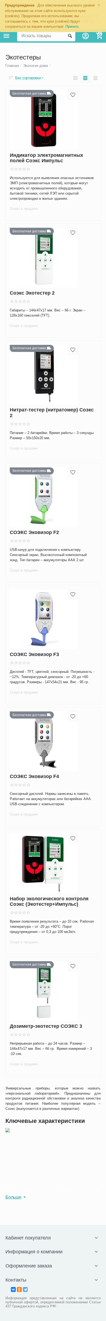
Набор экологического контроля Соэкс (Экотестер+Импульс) (49, 901)
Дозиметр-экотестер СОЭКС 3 (46, 1026)
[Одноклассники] (19, 1289)
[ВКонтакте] (13, 1289)
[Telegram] (25, 1289)
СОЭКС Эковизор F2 (34, 532)
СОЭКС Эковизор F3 (34, 654)
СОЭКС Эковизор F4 (34, 776)
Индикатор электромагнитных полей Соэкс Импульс (46, 158)
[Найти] (69, 35)
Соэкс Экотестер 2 (32, 293)
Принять (72, 26)
